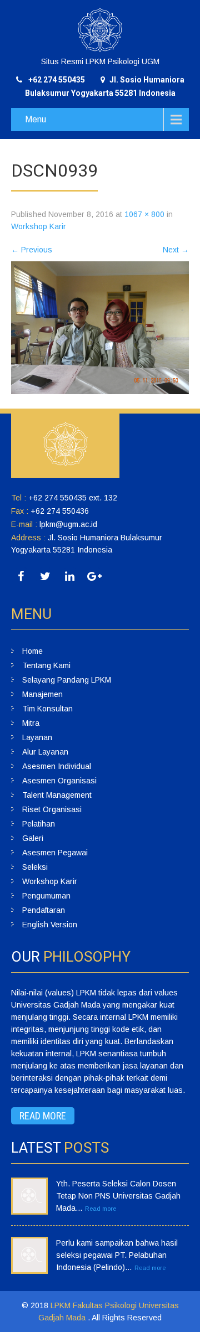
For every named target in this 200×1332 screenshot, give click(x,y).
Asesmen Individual (56, 766)
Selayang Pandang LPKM (66, 679)
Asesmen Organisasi (59, 780)
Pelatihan (38, 823)
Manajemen (42, 694)
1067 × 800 (144, 214)
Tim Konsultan (47, 708)
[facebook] (21, 576)
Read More (42, 1116)
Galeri (32, 838)
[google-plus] (94, 576)
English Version (49, 924)
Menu (35, 119)
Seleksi (35, 867)
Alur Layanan (45, 751)
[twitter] (45, 576)
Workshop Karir (38, 226)
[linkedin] (69, 576)
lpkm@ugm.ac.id (68, 524)
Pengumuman (46, 895)
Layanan (37, 737)
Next (176, 249)
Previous (31, 249)
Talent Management (57, 795)
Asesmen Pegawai (55, 852)
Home (32, 651)
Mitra (30, 723)
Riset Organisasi (52, 809)
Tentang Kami (46, 665)
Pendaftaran (43, 910)
